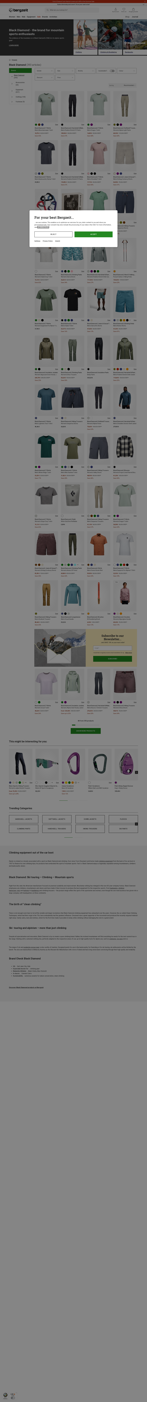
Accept (93, 234)
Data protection (43, 227)
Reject (53, 234)
